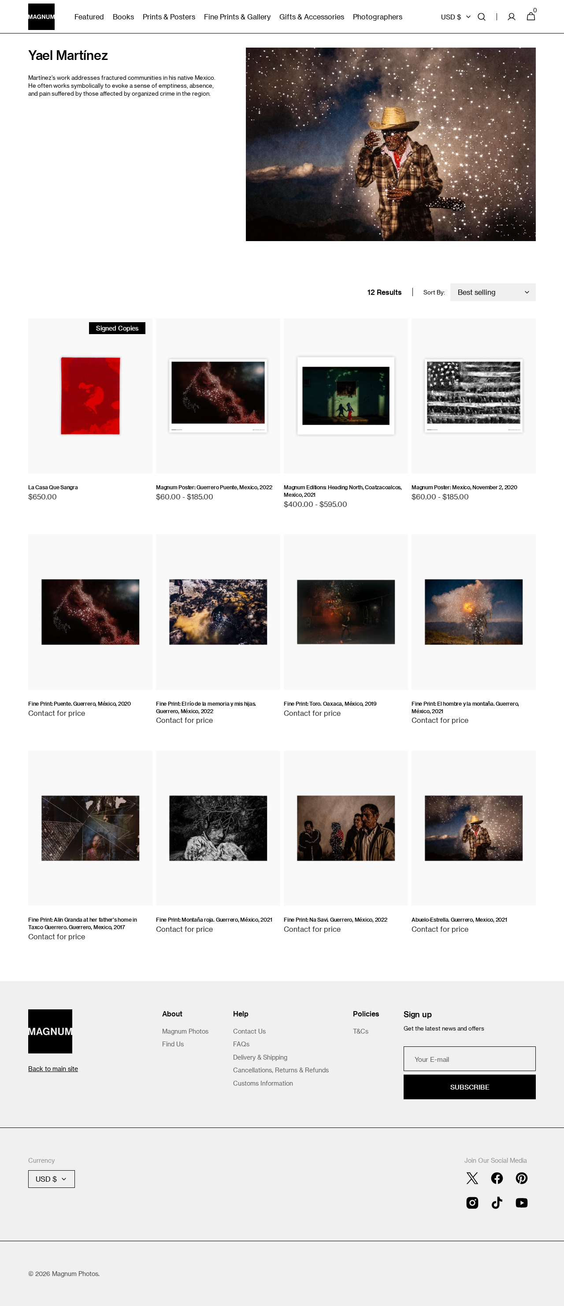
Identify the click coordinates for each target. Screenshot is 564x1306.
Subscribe (470, 1087)
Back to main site (53, 1068)
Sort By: (434, 292)
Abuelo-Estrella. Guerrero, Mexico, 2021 (459, 919)
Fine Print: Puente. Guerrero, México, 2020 (79, 703)
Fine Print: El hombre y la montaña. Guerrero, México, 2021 (465, 707)
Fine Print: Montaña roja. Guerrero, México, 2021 (214, 919)
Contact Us (249, 1031)
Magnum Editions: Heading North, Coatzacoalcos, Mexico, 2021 (343, 491)
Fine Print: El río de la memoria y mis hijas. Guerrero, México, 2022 (206, 707)
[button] (481, 16)
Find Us (173, 1044)
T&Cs (360, 1031)
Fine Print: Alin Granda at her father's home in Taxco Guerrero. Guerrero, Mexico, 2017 (82, 923)
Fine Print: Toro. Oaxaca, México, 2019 (330, 703)
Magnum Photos (185, 1031)
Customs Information (263, 1083)
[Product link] (90, 414)
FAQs (241, 1044)
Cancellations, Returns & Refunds (281, 1070)
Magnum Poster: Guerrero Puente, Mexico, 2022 (214, 487)
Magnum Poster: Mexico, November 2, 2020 (464, 487)
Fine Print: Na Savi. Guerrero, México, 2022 (335, 919)
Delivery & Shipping (260, 1057)
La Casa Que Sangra (53, 487)
